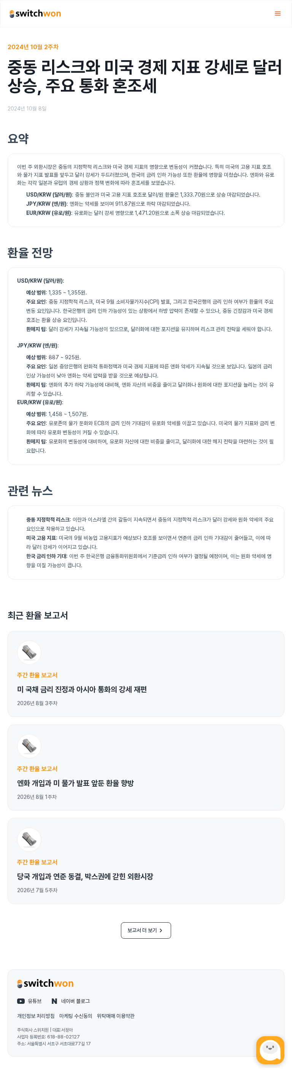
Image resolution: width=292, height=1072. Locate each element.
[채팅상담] (270, 1050)
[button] (278, 14)
